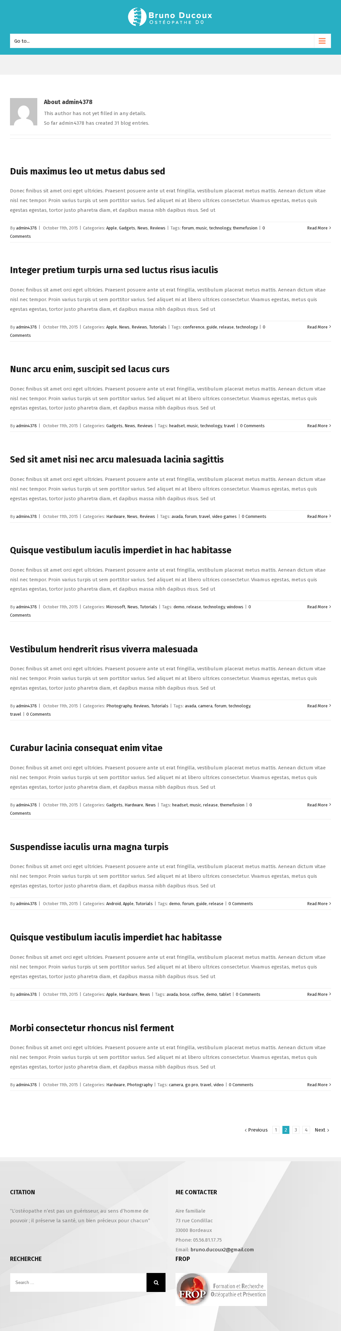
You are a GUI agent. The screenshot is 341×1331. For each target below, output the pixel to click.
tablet (225, 994)
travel (229, 425)
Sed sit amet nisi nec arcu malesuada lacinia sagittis (117, 459)
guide (211, 326)
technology (220, 227)
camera (205, 705)
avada (177, 516)
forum (188, 227)
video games (224, 516)
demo (178, 606)
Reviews (158, 227)
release (226, 326)
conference (193, 326)
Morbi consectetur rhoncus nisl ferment (92, 1028)
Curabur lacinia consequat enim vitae (86, 748)
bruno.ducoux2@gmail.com (222, 1250)
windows (235, 606)
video (218, 1084)
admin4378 (26, 227)
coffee (197, 994)
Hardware (115, 516)
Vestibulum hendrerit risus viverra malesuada (104, 649)
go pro (191, 1084)
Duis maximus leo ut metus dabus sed (87, 171)
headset (177, 425)
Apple (111, 227)
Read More (317, 227)
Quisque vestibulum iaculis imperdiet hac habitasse (116, 937)
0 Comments (252, 425)
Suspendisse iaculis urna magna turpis (89, 847)
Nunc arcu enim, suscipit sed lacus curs (90, 369)
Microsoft (115, 606)
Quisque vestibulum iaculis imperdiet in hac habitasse (120, 550)
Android (113, 903)
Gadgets (127, 227)
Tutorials (158, 326)
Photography (119, 705)
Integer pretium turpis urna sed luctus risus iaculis (114, 270)
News (142, 227)
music (201, 227)
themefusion (245, 227)
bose (184, 994)
